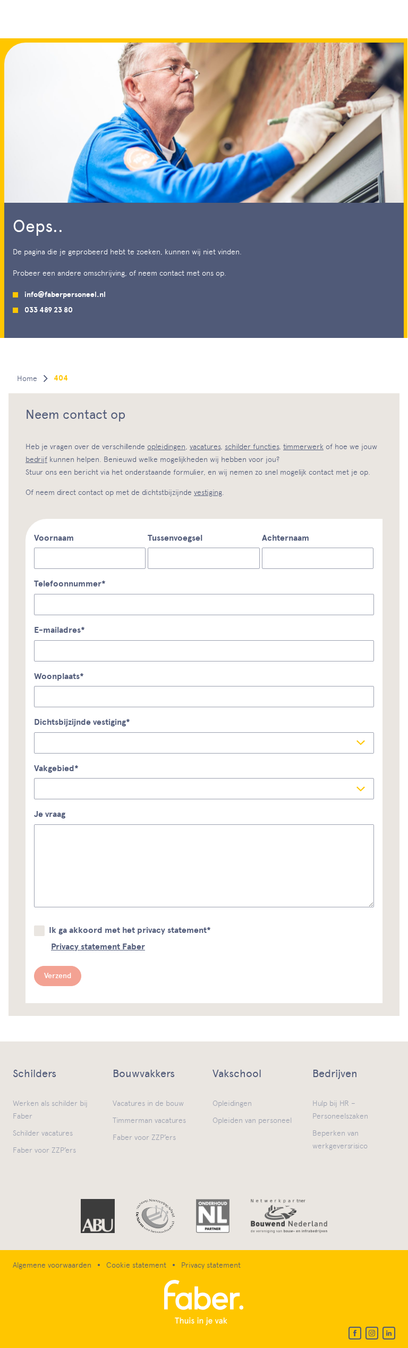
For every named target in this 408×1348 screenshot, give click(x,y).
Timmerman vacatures (149, 1120)
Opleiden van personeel (252, 1120)
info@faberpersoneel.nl (65, 294)
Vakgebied (56, 768)
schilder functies (252, 446)
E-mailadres (59, 630)
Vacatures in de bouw (148, 1103)
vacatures (205, 446)
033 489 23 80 (48, 310)
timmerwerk (303, 446)
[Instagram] (372, 1333)
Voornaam (54, 538)
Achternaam (285, 538)
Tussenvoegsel (175, 538)
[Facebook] (354, 1333)
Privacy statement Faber (98, 946)
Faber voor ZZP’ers (44, 1150)
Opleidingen (232, 1103)
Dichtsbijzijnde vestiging (82, 722)
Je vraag (49, 814)
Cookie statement (136, 1265)
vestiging (208, 492)
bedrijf (36, 459)
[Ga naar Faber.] (27, 378)
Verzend (57, 975)
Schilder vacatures (43, 1133)
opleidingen (166, 446)
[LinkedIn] (388, 1333)
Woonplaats (59, 676)
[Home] (204, 1303)
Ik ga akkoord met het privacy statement (130, 930)
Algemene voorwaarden (52, 1265)
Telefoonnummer (70, 583)
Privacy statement (211, 1265)
